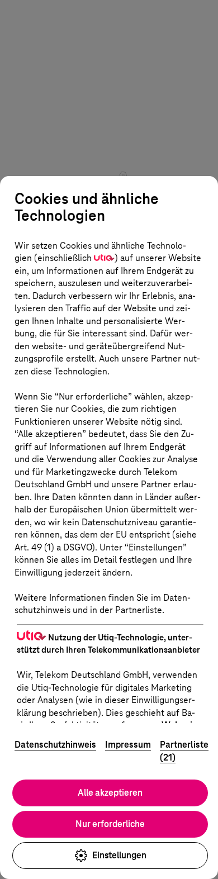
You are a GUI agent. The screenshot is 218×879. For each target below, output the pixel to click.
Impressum (128, 744)
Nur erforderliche (110, 824)
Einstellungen (119, 855)
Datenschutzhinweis (55, 744)
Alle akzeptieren (110, 793)
